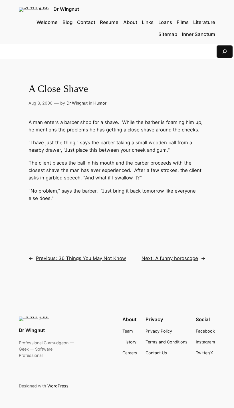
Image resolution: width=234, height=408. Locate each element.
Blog (67, 22)
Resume (109, 22)
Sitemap (167, 34)
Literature (204, 22)
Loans (165, 22)
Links (148, 22)
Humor (99, 103)
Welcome (47, 22)
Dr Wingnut (66, 9)
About (130, 22)
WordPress (57, 385)
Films (183, 22)
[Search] (225, 51)
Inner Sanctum (198, 34)
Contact (86, 22)
